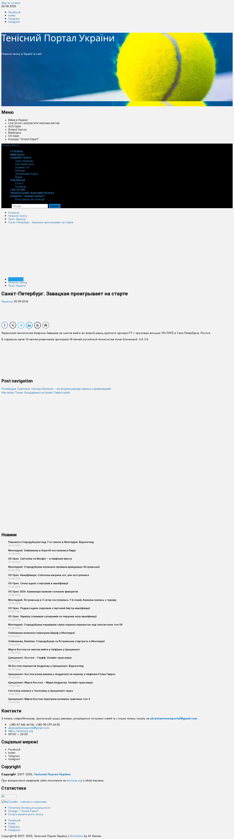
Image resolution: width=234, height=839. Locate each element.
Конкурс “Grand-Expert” (23, 139)
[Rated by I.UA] (8, 798)
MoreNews (76, 836)
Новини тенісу (20, 157)
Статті (19, 183)
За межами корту (26, 173)
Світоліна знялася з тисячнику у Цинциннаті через (40, 690)
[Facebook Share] (4, 325)
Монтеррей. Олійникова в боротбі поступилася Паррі (42, 550)
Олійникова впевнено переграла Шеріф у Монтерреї (41, 632)
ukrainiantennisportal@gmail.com (28, 728)
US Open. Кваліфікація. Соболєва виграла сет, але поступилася (48, 575)
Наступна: (35, 392)
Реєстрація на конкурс (30, 199)
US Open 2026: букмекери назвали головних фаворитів (43, 591)
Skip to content (10, 3)
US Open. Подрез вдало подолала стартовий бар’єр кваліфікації (49, 608)
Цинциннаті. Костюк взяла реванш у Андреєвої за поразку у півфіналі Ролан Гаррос (61, 674)
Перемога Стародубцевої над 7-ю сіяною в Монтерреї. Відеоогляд (51, 542)
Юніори (20, 170)
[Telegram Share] (21, 325)
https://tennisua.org (20, 731)
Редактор (7, 301)
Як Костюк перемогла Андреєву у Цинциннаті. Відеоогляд (46, 665)
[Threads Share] (37, 325)
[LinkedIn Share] (29, 325)
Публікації (17, 180)
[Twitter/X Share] (13, 325)
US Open (13, 136)
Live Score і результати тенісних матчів (33, 123)
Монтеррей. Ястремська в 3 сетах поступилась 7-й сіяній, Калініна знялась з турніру (62, 600)
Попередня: (56, 388)
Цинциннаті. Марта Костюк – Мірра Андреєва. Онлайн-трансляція (50, 682)
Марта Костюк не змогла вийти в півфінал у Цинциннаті (44, 649)
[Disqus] (117, 437)
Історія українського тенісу (25, 814)
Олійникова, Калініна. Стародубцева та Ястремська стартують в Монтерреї (56, 641)
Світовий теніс (24, 164)
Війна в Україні (18, 120)
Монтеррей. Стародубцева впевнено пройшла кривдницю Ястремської (54, 566)
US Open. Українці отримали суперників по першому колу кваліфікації (52, 616)
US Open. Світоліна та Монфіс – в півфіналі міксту (40, 558)
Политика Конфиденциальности (29, 808)
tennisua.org (74, 780)
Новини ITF (22, 167)
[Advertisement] (104, 82)
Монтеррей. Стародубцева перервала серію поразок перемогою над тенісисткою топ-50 (65, 624)
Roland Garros (17, 129)
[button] (10, 145)
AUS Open (14, 126)
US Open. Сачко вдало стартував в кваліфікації (38, 583)
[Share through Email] (45, 325)
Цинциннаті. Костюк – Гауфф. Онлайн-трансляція (39, 657)
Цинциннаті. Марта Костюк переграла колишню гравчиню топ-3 (49, 699)
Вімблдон (14, 132)
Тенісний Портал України (58, 37)
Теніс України (24, 161)
